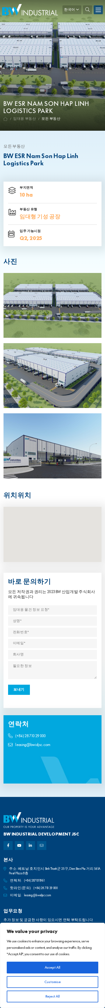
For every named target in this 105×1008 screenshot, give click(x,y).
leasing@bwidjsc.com (32, 745)
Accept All (52, 967)
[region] (52, 965)
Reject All (53, 996)
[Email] (41, 845)
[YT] (19, 845)
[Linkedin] (30, 845)
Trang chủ (6, 119)
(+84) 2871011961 (34, 880)
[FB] (8, 845)
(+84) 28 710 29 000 (30, 736)
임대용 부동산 (24, 119)
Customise (52, 982)
